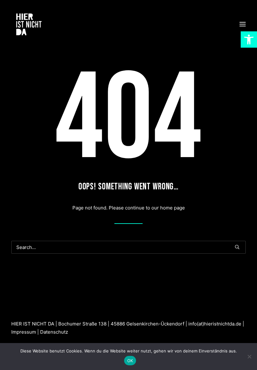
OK (130, 360)
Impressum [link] (23, 332)
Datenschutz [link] (54, 332)
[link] (249, 39)
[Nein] (249, 356)
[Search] (128, 247)
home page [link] (172, 208)
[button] (242, 24)
